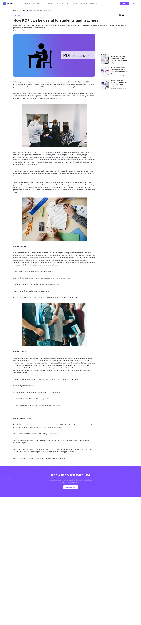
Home (14, 10)
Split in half (65, 3)
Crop (57, 3)
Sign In (134, 3)
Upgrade (124, 3)
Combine (74, 3)
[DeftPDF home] (8, 3)
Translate (49, 3)
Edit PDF (27, 3)
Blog (20, 10)
